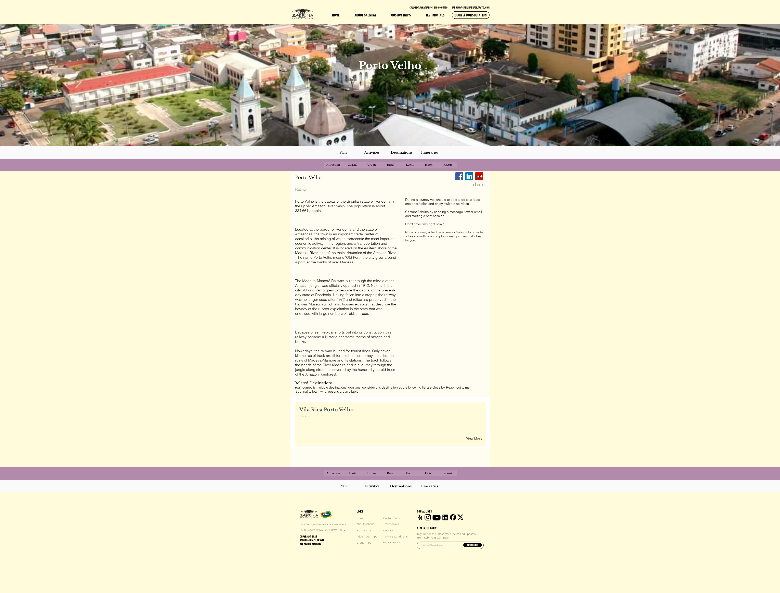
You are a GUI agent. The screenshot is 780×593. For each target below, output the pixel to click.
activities (462, 204)
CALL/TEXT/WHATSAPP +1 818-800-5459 (323, 524)
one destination (416, 204)
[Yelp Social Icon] (479, 176)
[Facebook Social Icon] (459, 176)
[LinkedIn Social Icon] (469, 176)
